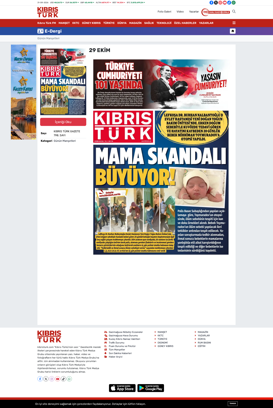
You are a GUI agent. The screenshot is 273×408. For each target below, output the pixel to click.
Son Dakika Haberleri (120, 353)
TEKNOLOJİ (164, 23)
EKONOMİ (163, 342)
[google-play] (151, 387)
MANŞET (64, 23)
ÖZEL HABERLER (185, 23)
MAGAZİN (135, 23)
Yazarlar (194, 11)
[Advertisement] (161, 281)
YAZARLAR (206, 23)
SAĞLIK (149, 23)
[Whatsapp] (69, 378)
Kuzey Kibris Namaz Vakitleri (124, 339)
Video (180, 11)
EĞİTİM (201, 346)
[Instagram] (51, 378)
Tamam (233, 403)
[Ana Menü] (234, 23)
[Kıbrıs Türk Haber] (47, 12)
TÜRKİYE (109, 23)
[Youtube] (57, 378)
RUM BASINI (204, 342)
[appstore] (122, 387)
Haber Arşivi (115, 356)
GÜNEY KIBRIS (91, 23)
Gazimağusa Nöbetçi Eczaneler (126, 332)
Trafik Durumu (116, 342)
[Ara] (234, 12)
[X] (46, 378)
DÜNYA (122, 23)
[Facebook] (40, 378)
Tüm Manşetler (117, 349)
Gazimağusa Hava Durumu (123, 335)
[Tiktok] (63, 378)
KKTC (75, 23)
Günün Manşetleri (48, 38)
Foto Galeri (164, 11)
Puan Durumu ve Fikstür (122, 346)
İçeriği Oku (63, 122)
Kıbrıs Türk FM (46, 23)
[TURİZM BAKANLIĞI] (23, 91)
